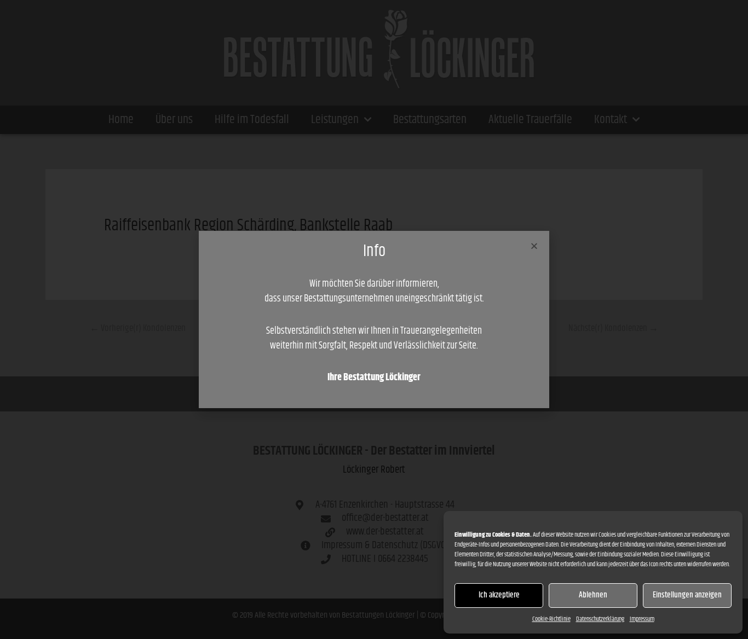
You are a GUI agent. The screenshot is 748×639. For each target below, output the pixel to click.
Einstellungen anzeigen (687, 595)
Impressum (642, 619)
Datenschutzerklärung (600, 619)
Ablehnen (593, 595)
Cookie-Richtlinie (551, 619)
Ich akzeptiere (499, 595)
